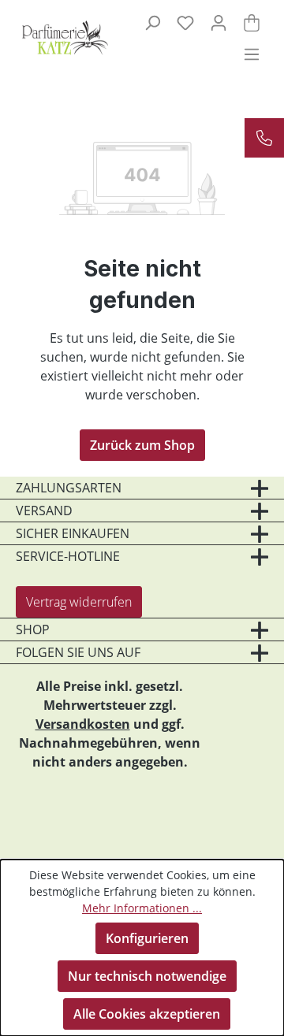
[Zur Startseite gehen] (56, 37)
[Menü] (251, 53)
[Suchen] (152, 22)
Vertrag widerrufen (79, 602)
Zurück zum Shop (142, 445)
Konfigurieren (147, 938)
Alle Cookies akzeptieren (146, 1014)
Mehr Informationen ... (142, 907)
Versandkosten (83, 724)
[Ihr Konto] (218, 22)
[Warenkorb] (251, 22)
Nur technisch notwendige (147, 976)
